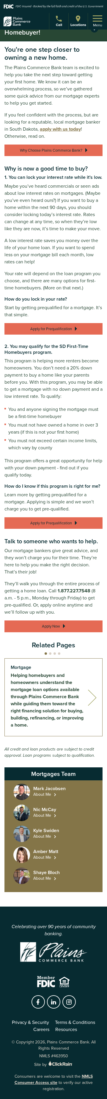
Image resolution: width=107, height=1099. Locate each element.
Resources (66, 1029)
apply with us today (60, 129)
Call (59, 25)
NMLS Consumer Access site (54, 1079)
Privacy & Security (30, 1022)
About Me (42, 794)
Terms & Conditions (75, 1022)
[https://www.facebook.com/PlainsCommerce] (38, 1002)
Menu (97, 25)
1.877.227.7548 (74, 590)
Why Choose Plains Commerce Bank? (51, 150)
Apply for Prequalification (51, 329)
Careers (41, 1029)
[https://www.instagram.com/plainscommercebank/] (69, 1002)
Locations (78, 24)
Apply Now (51, 626)
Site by (41, 1064)
